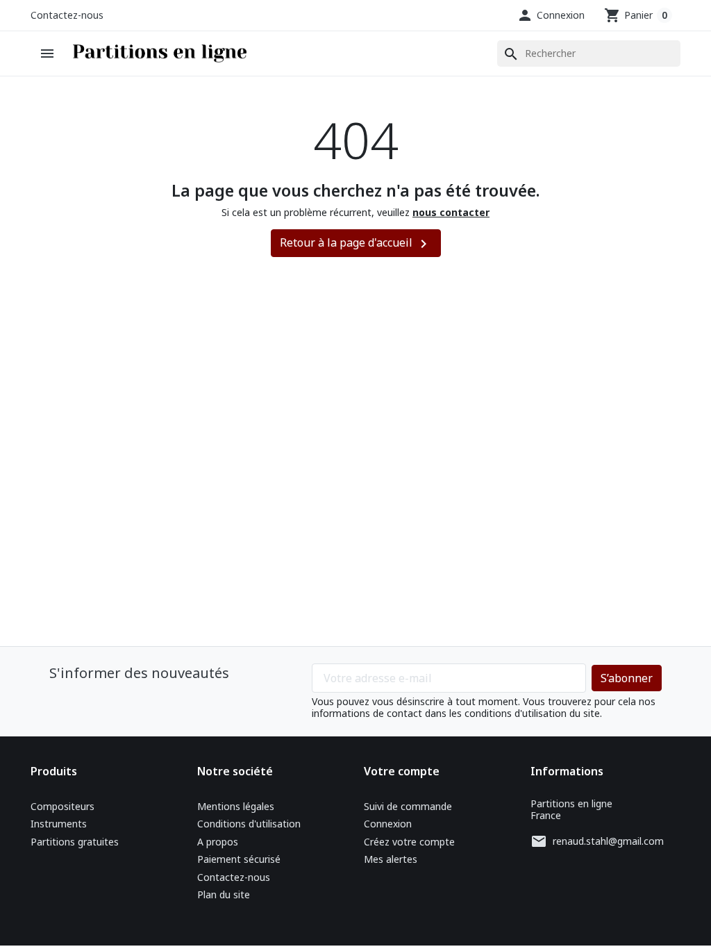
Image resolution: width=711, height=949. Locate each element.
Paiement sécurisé (239, 859)
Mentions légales (235, 806)
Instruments (59, 823)
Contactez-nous (67, 15)
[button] (550, 15)
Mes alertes (390, 859)
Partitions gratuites (75, 841)
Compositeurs (62, 806)
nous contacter (451, 212)
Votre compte (402, 771)
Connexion (388, 823)
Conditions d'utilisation (249, 823)
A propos (217, 841)
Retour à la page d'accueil (356, 243)
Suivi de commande (408, 806)
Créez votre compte (409, 841)
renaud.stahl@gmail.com (608, 841)
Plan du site (223, 894)
